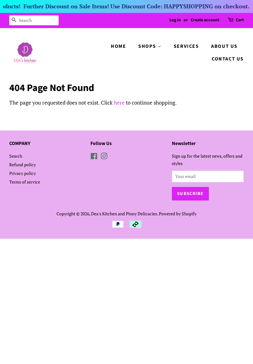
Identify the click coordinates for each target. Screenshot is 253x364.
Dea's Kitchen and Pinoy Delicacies (124, 214)
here (119, 102)
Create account (205, 20)
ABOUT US (224, 46)
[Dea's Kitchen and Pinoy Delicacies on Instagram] (104, 157)
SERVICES (186, 46)
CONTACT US (228, 59)
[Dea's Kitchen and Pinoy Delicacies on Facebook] (93, 157)
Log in (175, 20)
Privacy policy (22, 173)
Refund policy (22, 165)
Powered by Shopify (178, 214)
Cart (240, 20)
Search (15, 156)
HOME (118, 46)
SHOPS (148, 46)
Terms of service (24, 182)
